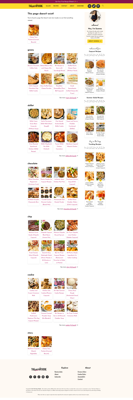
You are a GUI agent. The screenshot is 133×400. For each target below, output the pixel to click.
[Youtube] (43, 376)
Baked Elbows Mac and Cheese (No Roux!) (46, 68)
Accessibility (81, 376)
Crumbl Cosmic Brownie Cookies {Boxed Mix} (46, 202)
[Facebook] (47, 376)
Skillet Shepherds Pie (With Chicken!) (46, 146)
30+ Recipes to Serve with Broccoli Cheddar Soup (59, 316)
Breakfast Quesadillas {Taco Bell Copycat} (59, 88)
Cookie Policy (82, 374)
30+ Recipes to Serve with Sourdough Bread (59, 68)
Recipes (56, 6)
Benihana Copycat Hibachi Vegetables (33, 351)
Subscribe (80, 6)
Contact (64, 6)
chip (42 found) (71, 267)
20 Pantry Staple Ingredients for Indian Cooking (72, 255)
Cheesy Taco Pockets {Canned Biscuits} (33, 39)
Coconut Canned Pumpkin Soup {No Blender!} (46, 316)
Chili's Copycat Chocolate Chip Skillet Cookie (33, 88)
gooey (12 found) (71, 97)
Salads (48, 6)
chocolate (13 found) (70, 209)
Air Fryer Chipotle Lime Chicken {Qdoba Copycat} (72, 235)
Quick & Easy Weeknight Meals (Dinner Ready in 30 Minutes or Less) (46, 257)
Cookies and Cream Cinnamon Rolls (33, 293)
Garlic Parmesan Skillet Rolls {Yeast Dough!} (46, 124)
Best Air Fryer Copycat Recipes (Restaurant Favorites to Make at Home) (59, 257)
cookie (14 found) (71, 325)
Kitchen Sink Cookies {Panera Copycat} (46, 293)
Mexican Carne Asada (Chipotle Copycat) (33, 235)
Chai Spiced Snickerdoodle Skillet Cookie (59, 124)
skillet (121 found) (71, 156)
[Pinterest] (98, 6)
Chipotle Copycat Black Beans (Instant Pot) (46, 235)
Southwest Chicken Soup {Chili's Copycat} (72, 182)
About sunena (94, 41)
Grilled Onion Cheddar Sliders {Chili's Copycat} (72, 202)
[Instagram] (89, 6)
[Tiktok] (94, 6)
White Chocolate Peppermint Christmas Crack (33, 182)
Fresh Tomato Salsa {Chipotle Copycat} (33, 255)
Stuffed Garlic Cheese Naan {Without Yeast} (72, 68)
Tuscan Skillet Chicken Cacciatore (59, 146)
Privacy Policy (82, 371)
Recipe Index (58, 371)
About (72, 6)
